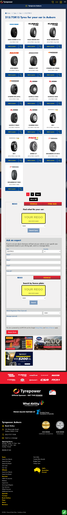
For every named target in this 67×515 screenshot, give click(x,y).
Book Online (6, 498)
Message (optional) (11, 316)
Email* (8, 265)
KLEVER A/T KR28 (33, 96)
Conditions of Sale (21, 512)
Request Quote (12, 332)
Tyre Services (5, 487)
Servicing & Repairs (7, 485)
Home (8, 13)
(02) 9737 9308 (10, 435)
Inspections (5, 483)
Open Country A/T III (14, 39)
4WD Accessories (7, 478)
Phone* (8, 260)
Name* (8, 254)
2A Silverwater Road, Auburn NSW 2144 (12, 430)
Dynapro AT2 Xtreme (52, 68)
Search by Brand (6, 463)
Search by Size (6, 461)
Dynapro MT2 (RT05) (14, 96)
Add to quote (12, 46)
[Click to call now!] (52, 2)
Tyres (4, 457)
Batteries (4, 481)
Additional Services (7, 491)
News (4, 502)
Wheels (4, 470)
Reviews (5, 504)
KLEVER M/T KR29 (53, 96)
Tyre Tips (4, 468)
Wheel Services (6, 489)
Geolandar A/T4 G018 (53, 153)
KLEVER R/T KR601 (14, 125)
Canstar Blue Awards (39, 459)
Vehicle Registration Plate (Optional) (16, 311)
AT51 (52, 125)
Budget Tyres (36, 461)
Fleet (3, 500)
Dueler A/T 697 (33, 68)
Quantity (45, 249)
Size (7, 249)
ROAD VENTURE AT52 (33, 39)
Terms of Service (50, 328)
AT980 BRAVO (14, 68)
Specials (5, 493)
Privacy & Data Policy (12, 512)
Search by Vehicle (7, 459)
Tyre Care (4, 466)
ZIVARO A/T (33, 153)
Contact (4, 496)
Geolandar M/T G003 (14, 182)
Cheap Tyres (36, 463)
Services (5, 476)
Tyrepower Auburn (35, 6)
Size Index (36, 457)
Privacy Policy (39, 328)
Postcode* (9, 271)
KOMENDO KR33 (33, 125)
